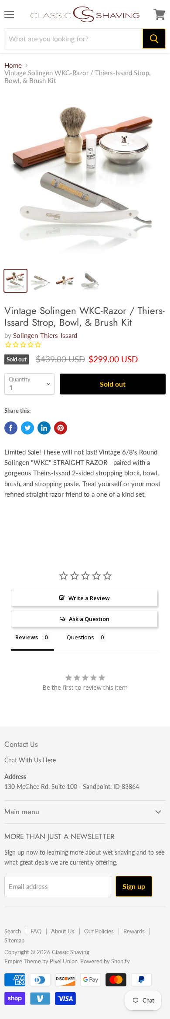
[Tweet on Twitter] (27, 427)
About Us (63, 931)
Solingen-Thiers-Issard (45, 335)
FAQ (36, 931)
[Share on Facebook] (10, 427)
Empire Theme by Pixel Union (41, 961)
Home (13, 65)
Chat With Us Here (30, 760)
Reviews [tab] (26, 637)
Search (12, 931)
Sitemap (14, 940)
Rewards (134, 931)
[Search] (154, 39)
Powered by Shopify (105, 961)
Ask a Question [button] (89, 619)
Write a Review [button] (89, 598)
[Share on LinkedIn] (44, 427)
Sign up (133, 886)
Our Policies (99, 931)
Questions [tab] (80, 637)
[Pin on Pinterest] (60, 427)
